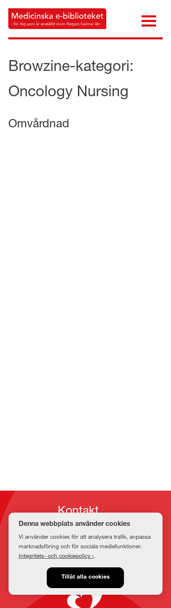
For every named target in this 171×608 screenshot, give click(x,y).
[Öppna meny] (149, 20)
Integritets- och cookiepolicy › (56, 555)
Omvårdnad (38, 123)
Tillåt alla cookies (85, 577)
